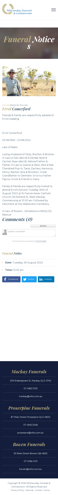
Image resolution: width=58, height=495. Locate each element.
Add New (43, 226)
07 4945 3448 (30, 425)
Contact (39, 490)
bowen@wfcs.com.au (30, 469)
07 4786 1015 (30, 461)
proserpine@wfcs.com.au (30, 432)
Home (47, 490)
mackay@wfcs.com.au (30, 396)
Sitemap (29, 490)
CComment (40, 241)
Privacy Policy (17, 490)
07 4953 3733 (30, 388)
